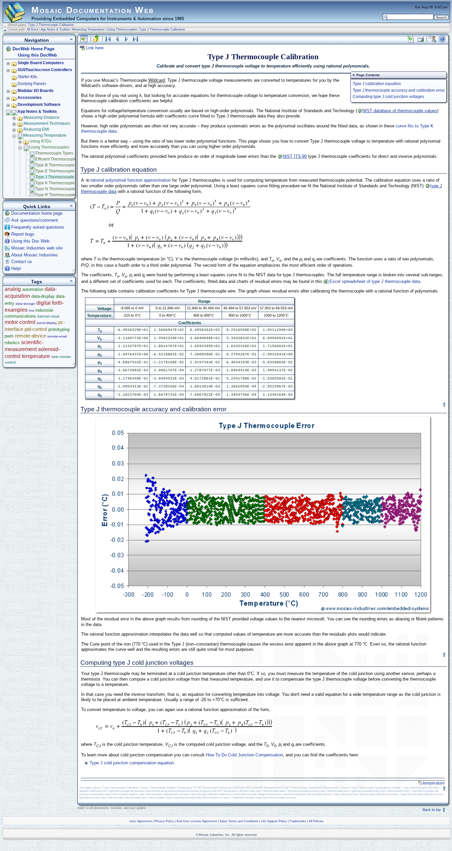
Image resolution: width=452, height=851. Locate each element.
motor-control (20, 322)
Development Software (39, 105)
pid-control (35, 329)
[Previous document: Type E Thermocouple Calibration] (117, 39)
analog (13, 289)
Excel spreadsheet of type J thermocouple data (375, 281)
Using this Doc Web (30, 241)
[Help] (442, 39)
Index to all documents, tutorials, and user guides (111, 808)
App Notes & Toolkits (55, 29)
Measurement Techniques (46, 123)
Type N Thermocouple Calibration (65, 189)
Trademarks (298, 821)
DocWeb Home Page (33, 48)
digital (43, 303)
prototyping (58, 329)
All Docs (32, 29)
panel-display (47, 323)
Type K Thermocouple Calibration (65, 183)
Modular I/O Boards (36, 91)
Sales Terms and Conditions (239, 821)
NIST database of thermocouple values (399, 110)
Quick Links (36, 206)
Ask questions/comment (34, 220)
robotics (12, 342)
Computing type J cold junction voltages (388, 96)
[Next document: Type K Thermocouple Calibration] (126, 39)
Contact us (21, 261)
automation (32, 289)
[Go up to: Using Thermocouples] (96, 39)
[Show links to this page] (410, 39)
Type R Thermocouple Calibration (65, 195)
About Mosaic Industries (34, 254)
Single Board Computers (41, 63)
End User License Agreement (197, 821)
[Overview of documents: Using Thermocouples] (108, 39)
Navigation (36, 40)
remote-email (57, 336)
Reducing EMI (36, 129)
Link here (95, 47)
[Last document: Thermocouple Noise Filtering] (135, 39)
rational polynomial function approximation (130, 180)
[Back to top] (444, 404)
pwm (9, 336)
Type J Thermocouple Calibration (51, 24)
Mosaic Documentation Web (92, 10)
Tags (36, 281)
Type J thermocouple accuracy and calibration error (399, 90)
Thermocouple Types (54, 153)
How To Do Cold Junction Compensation (244, 754)
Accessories (30, 98)
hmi (31, 310)
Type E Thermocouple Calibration (65, 171)
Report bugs (22, 234)
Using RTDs (40, 141)
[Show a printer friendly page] (420, 39)
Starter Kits (27, 77)
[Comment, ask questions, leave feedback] (432, 39)
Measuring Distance (41, 117)
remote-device (30, 335)
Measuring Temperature (88, 29)
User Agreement (140, 821)
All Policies (316, 821)
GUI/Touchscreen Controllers (45, 70)
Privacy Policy (164, 821)
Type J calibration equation (377, 83)
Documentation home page (37, 213)
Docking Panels (32, 84)
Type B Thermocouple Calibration (65, 165)
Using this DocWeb (37, 55)
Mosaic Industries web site (37, 248)
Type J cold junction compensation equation (132, 762)
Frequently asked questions (37, 227)
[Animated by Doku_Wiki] (435, 833)
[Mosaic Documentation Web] (15, 19)
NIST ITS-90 (295, 156)
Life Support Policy (274, 821)
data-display (43, 296)
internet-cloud (48, 316)
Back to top (432, 810)
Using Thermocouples (122, 29)
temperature (434, 783)
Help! (16, 268)
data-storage (25, 303)
